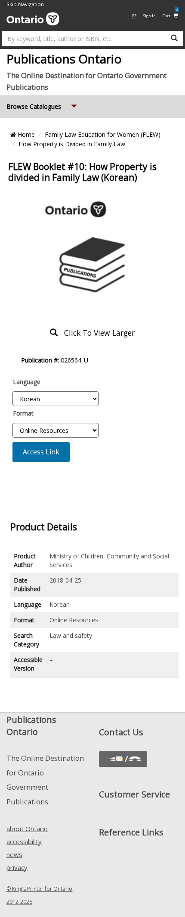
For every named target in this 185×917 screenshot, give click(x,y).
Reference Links (131, 832)
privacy (17, 867)
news (14, 854)
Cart (170, 15)
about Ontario (27, 828)
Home (25, 134)
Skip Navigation (25, 4)
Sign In (149, 16)
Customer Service (134, 794)
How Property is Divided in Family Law (71, 144)
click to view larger (96, 333)
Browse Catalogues (42, 106)
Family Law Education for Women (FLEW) (102, 134)
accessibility (24, 841)
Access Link (41, 452)
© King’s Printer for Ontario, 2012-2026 (40, 895)
